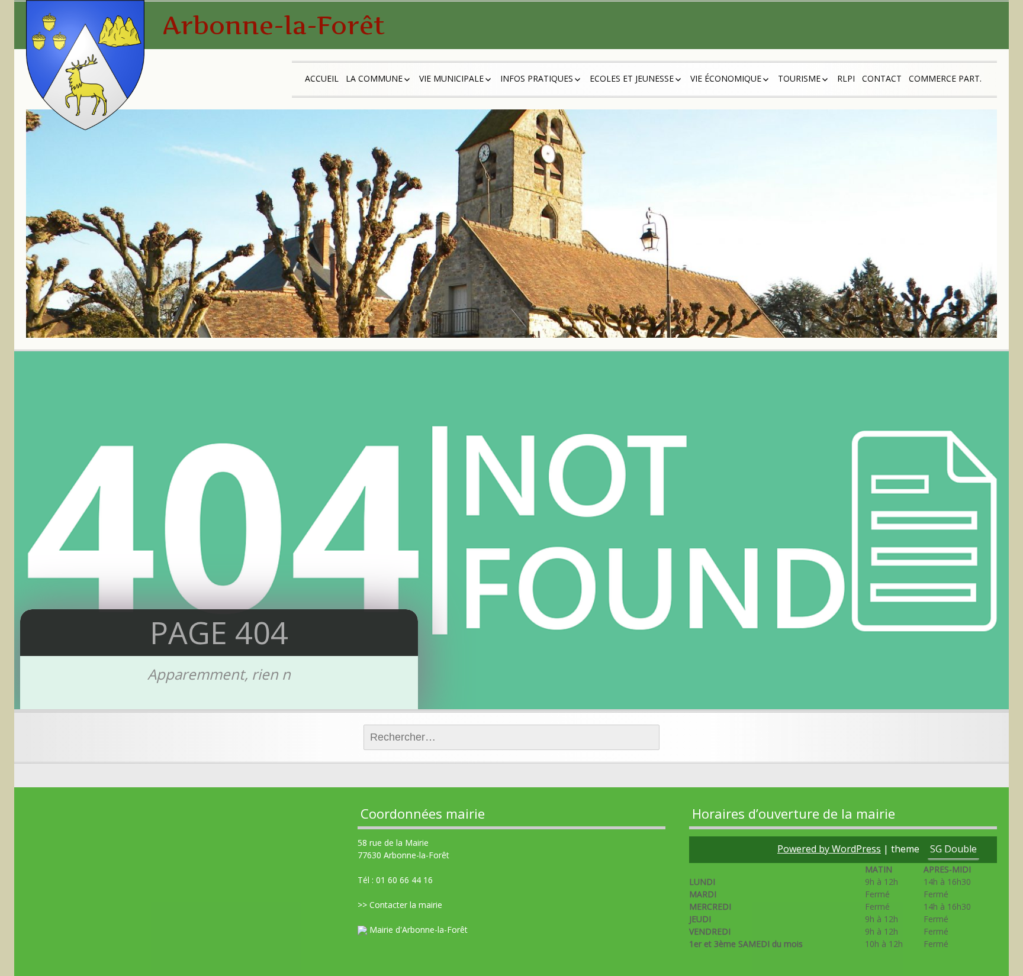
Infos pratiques (536, 78)
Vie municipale (451, 78)
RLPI (846, 78)
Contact (882, 78)
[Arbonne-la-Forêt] (85, 65)
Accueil (322, 78)
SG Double (953, 848)
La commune (374, 78)
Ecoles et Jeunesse (632, 78)
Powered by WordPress (829, 848)
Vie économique (725, 78)
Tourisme (799, 78)
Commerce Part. (945, 78)
